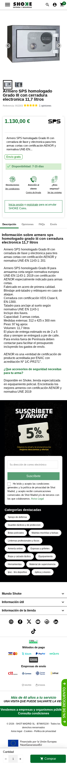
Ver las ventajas (54, 192)
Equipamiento (46, 556)
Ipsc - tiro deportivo (17, 572)
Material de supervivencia (42, 564)
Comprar (48, 758)
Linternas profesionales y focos (23, 540)
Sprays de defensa (17, 517)
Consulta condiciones (33, 713)
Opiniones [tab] (28, 224)
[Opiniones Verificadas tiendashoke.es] (33, 642)
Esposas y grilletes (40, 548)
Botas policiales (16, 533)
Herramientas (15, 564)
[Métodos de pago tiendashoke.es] (12, 654)
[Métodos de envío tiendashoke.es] (12, 673)
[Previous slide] (8, 45)
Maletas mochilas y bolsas (45, 533)
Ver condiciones (12, 189)
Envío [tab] (53, 224)
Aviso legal (16, 731)
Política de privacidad (45, 731)
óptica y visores (42, 572)
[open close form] (64, 702)
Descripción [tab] (9, 224)
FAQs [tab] (42, 224)
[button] (7, 84)
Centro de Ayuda (33, 192)
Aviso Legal (37, 498)
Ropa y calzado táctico (19, 556)
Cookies (28, 731)
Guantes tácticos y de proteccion (24, 525)
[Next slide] (59, 45)
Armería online (15, 548)
